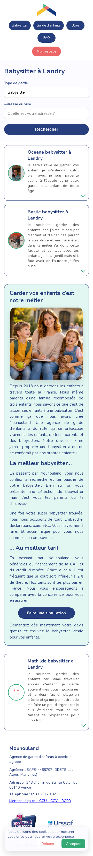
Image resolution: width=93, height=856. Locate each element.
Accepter (73, 844)
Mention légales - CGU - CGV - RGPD (40, 800)
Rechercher (46, 129)
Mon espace (46, 51)
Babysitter (20, 25)
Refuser (47, 844)
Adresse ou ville (17, 104)
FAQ (46, 38)
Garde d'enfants (48, 25)
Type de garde (16, 82)
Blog (75, 25)
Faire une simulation (46, 613)
